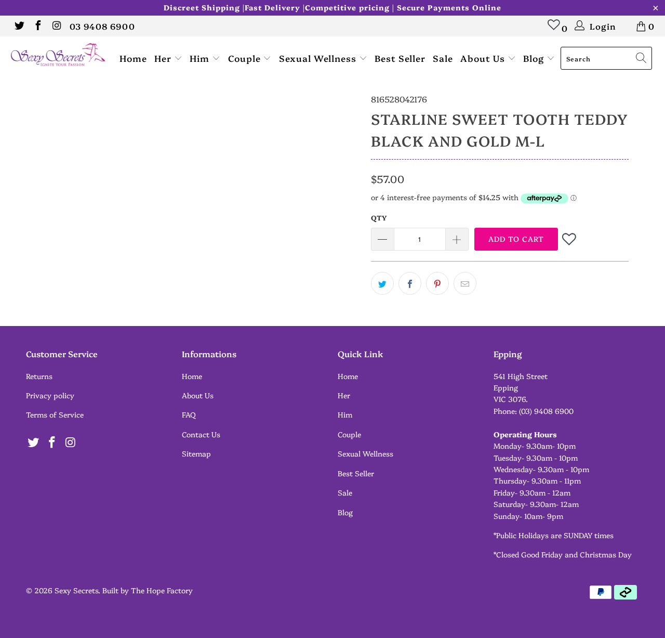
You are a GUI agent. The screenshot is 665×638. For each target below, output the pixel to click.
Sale (443, 58)
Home (133, 58)
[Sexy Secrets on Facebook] (37, 26)
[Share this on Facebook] (409, 283)
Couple (245, 58)
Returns (39, 376)
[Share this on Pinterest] (437, 283)
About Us (484, 58)
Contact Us (201, 434)
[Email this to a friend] (465, 283)
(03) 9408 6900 (546, 411)
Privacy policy (50, 395)
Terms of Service (55, 414)
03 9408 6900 (102, 26)
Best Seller (400, 58)
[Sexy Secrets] (58, 55)
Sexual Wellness (319, 58)
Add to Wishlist (570, 239)
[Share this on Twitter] (382, 283)
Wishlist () (554, 29)
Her (164, 58)
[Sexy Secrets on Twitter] (18, 26)
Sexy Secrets (76, 590)
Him (201, 58)
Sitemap (196, 453)
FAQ (189, 414)
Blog (535, 58)
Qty (379, 217)
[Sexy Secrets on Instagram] (56, 26)
